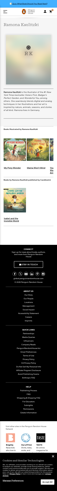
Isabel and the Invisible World (11, 219)
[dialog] (28, 472)
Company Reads (28, 344)
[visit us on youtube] (26, 274)
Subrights (28, 405)
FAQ (28, 394)
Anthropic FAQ (28, 378)
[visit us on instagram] (43, 274)
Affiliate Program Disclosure (28, 370)
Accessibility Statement (28, 313)
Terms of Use (28, 355)
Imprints (28, 321)
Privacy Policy (28, 359)
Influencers (29, 341)
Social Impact (28, 309)
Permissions (28, 409)
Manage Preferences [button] (13, 480)
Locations (28, 302)
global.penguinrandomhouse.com (28, 278)
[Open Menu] (5, 11)
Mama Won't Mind (36, 167)
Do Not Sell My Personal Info (28, 366)
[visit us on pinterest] (37, 274)
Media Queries (28, 337)
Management (28, 306)
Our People (28, 298)
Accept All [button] (47, 482)
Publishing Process (28, 390)
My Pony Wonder (12, 167)
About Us (28, 291)
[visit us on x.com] (20, 274)
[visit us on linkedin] (32, 274)
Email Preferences (28, 352)
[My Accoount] (45, 11)
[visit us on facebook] (15, 274)
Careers (28, 317)
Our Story (28, 295)
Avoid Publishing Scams (28, 374)
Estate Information (28, 412)
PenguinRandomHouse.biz (28, 348)
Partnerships (28, 333)
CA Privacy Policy (28, 363)
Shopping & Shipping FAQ (28, 398)
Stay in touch (29, 264)
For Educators (28, 401)
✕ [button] (53, 456)
